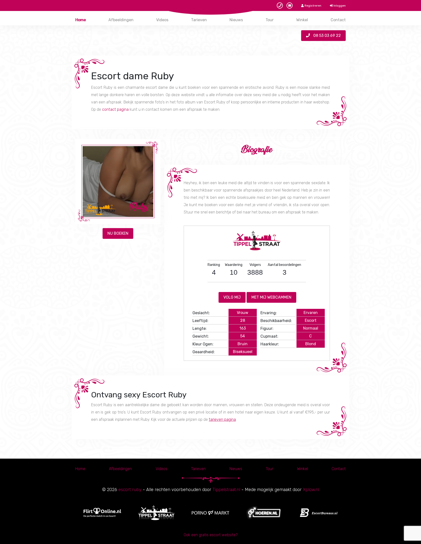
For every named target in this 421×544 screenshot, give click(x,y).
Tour (270, 20)
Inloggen (339, 5)
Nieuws (236, 20)
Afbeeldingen (121, 20)
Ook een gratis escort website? (211, 535)
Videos (162, 20)
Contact (338, 20)
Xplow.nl (311, 489)
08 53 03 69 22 (326, 35)
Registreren (312, 5)
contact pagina (115, 109)
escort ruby (130, 489)
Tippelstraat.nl (226, 489)
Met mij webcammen (271, 297)
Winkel (302, 20)
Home (80, 20)
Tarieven (199, 20)
